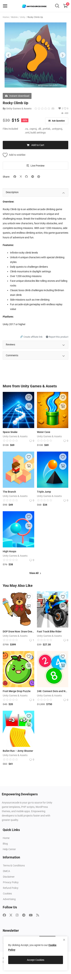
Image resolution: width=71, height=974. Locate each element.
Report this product (58, 336)
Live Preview (38, 165)
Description (12, 192)
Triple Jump (44, 491)
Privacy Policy (11, 882)
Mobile (14, 17)
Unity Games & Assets (18, 108)
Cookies (7, 893)
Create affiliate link (31, 336)
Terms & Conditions (14, 865)
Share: (6, 176)
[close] (64, 939)
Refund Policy (10, 887)
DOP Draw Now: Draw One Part (18, 631)
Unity (22, 17)
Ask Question (58, 121)
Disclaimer (9, 876)
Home (6, 17)
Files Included (10, 128)
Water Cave (43, 432)
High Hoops (9, 551)
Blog (5, 843)
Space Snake (10, 432)
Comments (12, 355)
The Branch (9, 491)
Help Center (9, 849)
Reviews (10, 344)
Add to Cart (37, 145)
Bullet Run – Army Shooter (18, 750)
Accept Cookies (35, 959)
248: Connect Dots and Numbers (52, 691)
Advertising (9, 899)
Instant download (19, 95)
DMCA (6, 871)
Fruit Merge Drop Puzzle (17, 691)
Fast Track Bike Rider (49, 631)
